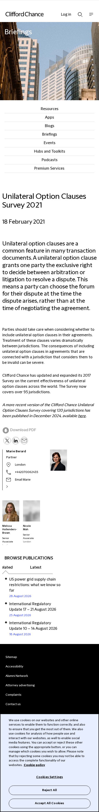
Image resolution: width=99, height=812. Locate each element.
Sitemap (11, 657)
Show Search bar (80, 13)
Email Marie (23, 480)
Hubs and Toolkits (49, 151)
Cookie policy (34, 765)
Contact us (13, 704)
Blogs (49, 126)
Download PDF (23, 430)
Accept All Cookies (49, 803)
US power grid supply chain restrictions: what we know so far (35, 585)
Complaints (13, 695)
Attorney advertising (20, 685)
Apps (49, 117)
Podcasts (50, 160)
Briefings (49, 134)
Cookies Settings (49, 777)
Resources (49, 109)
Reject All (49, 790)
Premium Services (49, 168)
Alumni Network (17, 676)
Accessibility (14, 666)
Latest (35, 567)
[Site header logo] (43, 14)
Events (49, 143)
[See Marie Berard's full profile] (12, 486)
